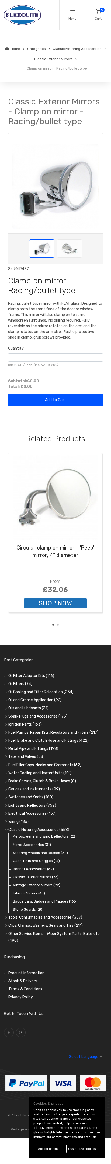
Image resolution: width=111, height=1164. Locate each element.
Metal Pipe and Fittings (33, 748)
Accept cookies (49, 1149)
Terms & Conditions (25, 989)
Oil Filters (20, 684)
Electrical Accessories (32, 813)
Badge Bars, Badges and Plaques (45, 901)
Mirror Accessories (32, 845)
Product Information (26, 973)
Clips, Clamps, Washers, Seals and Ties (45, 925)
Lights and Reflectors (32, 805)
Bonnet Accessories (33, 869)
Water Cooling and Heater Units (40, 773)
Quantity (16, 348)
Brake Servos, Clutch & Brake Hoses (42, 781)
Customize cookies (82, 1149)
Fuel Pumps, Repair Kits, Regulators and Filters (53, 732)
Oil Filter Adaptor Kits (31, 676)
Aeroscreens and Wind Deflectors (45, 836)
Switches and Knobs (30, 797)
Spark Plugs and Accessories (37, 716)
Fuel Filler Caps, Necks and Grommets (44, 765)
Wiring (18, 821)
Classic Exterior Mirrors (36, 877)
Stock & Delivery (22, 981)
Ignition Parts (25, 724)
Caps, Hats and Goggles (36, 861)
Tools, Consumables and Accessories (45, 917)
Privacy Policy (20, 997)
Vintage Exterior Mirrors (36, 885)
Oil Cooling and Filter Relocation (41, 692)
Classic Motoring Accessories (38, 829)
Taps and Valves (26, 756)
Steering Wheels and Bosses (40, 853)
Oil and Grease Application (35, 700)
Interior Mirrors (29, 893)
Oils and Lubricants (28, 708)
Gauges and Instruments (34, 789)
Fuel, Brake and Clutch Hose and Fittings (48, 740)
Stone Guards (28, 909)
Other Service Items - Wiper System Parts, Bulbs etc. (54, 937)
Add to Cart (55, 400)
